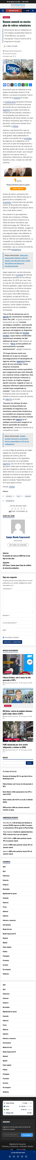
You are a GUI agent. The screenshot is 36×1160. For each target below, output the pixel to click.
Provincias (6, 960)
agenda (6, 317)
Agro (4, 871)
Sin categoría (7, 969)
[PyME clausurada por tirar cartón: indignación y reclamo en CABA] (18, 731)
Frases (5, 907)
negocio (19, 419)
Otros (13, 344)
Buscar (5, 758)
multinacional (10, 102)
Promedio (21, 511)
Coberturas (6, 876)
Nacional (5, 938)
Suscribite (27, 1135)
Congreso (5, 884)
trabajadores (16, 249)
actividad (19, 275)
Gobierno (5, 911)
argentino (6, 464)
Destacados (8, 739)
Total (13, 511)
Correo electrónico (10, 623)
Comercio (5, 880)
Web (4, 630)
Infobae (15, 126)
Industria (5, 916)
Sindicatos (6, 974)
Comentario (7, 589)
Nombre (6, 615)
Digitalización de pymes (10, 893)
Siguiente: (17, 565)
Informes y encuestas (9, 920)
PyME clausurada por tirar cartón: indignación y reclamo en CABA (15, 746)
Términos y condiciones (10, 1146)
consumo (9, 496)
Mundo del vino (7, 929)
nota (24, 506)
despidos (28, 496)
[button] (3, 11)
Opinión (5, 942)
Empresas (6, 17)
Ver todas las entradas (18, 545)
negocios (8, 399)
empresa (16, 98)
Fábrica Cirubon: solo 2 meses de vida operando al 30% (17, 678)
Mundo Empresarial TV (9, 934)
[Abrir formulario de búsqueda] (33, 10)
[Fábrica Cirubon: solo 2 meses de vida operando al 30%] (18, 664)
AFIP (4, 867)
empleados (7, 202)
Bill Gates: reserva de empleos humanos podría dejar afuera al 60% (17, 712)
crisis (18, 496)
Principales (6, 956)
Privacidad (23, 1146)
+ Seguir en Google (11, 46)
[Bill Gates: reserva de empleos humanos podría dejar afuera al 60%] (18, 698)
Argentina (6, 110)
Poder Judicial (7, 947)
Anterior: (16, 556)
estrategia (28, 138)
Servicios (5, 965)
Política (5, 951)
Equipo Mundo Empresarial (12, 51)
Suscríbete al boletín (12, 637)
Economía (5, 898)
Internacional (7, 925)
